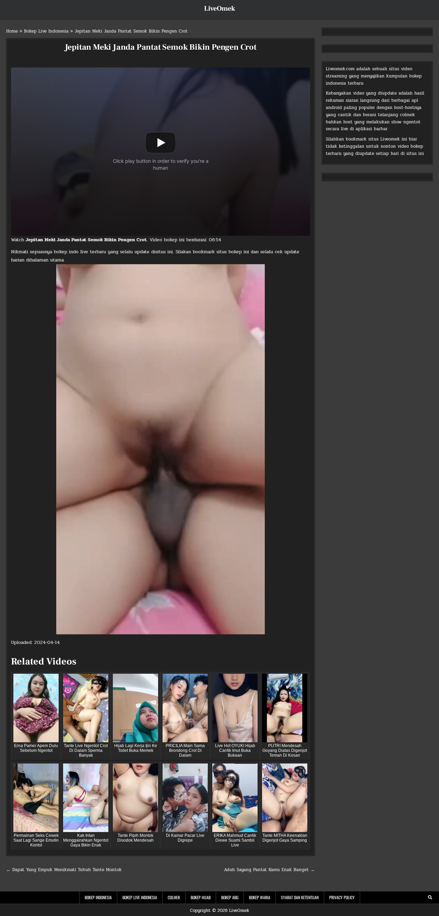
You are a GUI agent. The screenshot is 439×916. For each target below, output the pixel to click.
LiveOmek (219, 8)
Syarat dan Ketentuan (300, 897)
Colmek (174, 897)
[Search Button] (430, 897)
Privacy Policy (342, 897)
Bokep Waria (259, 897)
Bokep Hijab (201, 897)
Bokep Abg (229, 897)
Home (12, 31)
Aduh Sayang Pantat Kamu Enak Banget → (269, 869)
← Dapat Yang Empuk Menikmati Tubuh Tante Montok (64, 869)
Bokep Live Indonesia (46, 31)
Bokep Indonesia (98, 897)
